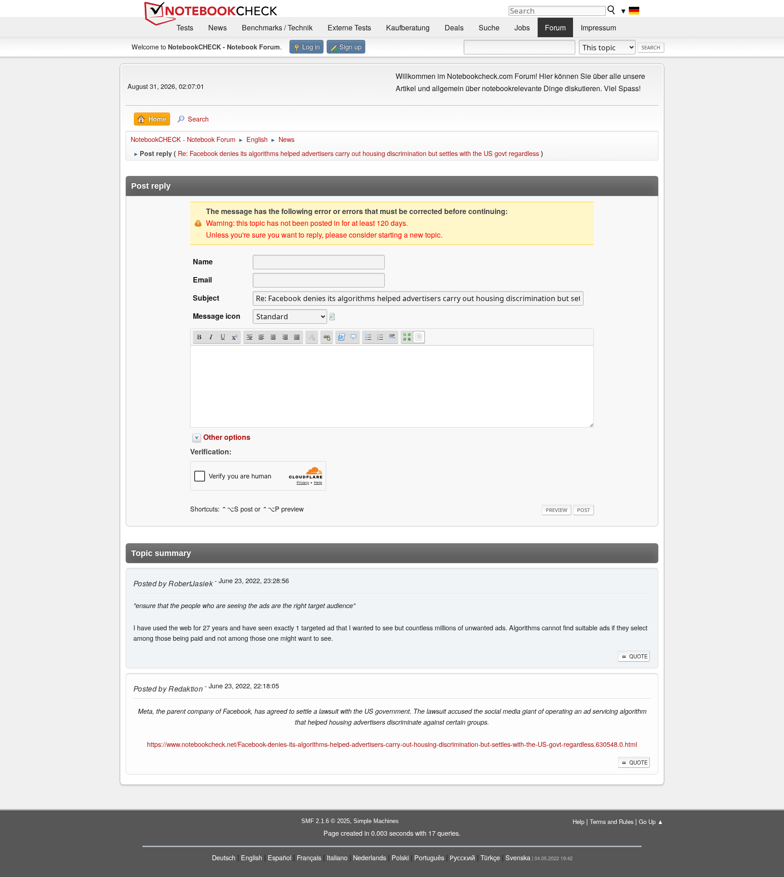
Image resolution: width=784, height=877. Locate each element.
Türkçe (490, 857)
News (217, 27)
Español (279, 857)
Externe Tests (349, 27)
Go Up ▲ (651, 821)
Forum (555, 27)
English (251, 857)
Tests (184, 27)
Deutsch (223, 857)
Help (578, 821)
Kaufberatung (408, 27)
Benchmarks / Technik (277, 27)
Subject (206, 297)
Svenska (517, 857)
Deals (454, 27)
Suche (489, 27)
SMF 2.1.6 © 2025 (325, 821)
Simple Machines (376, 821)
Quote (638, 656)
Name (203, 261)
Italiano (337, 857)
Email (202, 279)
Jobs (522, 27)
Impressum (598, 27)
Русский (462, 857)
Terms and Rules (611, 821)
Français (309, 857)
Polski (400, 857)
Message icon (216, 316)
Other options (226, 437)
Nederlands (369, 857)
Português (429, 857)
